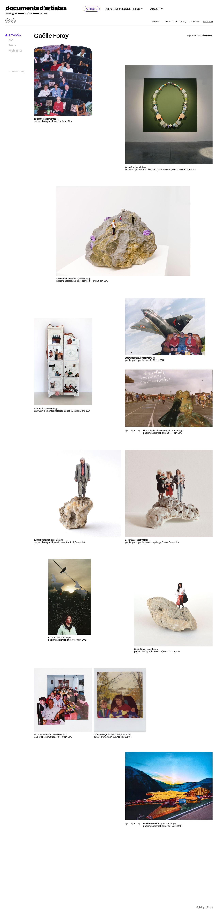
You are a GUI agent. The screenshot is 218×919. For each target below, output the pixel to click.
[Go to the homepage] (36, 10)
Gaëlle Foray (51, 35)
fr (7, 20)
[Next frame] (169, 398)
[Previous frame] (127, 430)
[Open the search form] (13, 20)
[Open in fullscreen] (63, 79)
